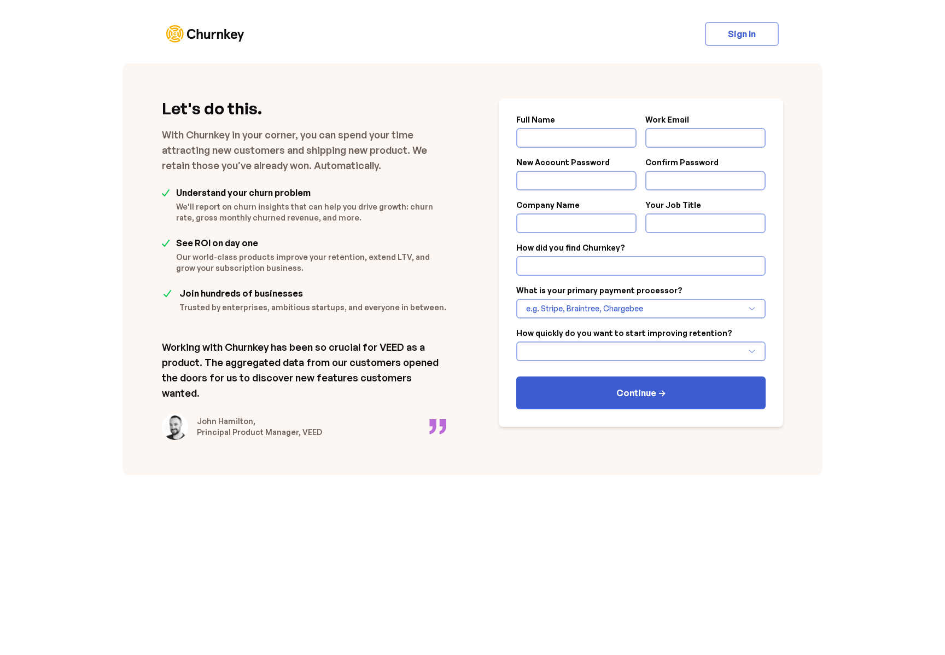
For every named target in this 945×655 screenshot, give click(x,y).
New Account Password (563, 162)
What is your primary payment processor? (599, 290)
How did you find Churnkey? (570, 248)
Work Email (667, 120)
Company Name (548, 205)
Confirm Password (682, 162)
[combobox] (635, 308)
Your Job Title (673, 205)
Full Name (535, 120)
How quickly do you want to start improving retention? (624, 333)
